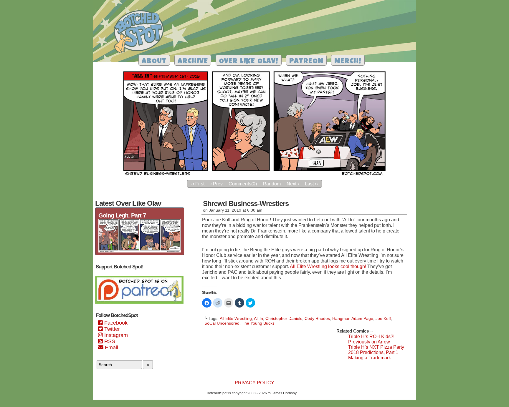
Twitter (111, 329)
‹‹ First (197, 183)
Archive (193, 61)
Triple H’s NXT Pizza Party (376, 347)
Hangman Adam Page (352, 318)
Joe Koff (383, 318)
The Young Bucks (258, 323)
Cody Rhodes (317, 318)
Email (110, 347)
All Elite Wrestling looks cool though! (328, 266)
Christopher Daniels (283, 318)
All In (258, 318)
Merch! (347, 61)
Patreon (306, 61)
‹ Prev (216, 183)
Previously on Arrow (369, 341)
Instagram (115, 335)
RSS (109, 341)
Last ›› (311, 183)
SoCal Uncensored (221, 323)
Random (272, 183)
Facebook (115, 323)
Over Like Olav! (248, 61)
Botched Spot (141, 33)
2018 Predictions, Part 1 (373, 352)
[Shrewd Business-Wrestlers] (254, 175)
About (154, 61)
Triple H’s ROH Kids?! (371, 336)
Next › (293, 183)
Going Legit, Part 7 (122, 215)
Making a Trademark (369, 357)
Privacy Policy (254, 382)
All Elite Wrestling (236, 318)
